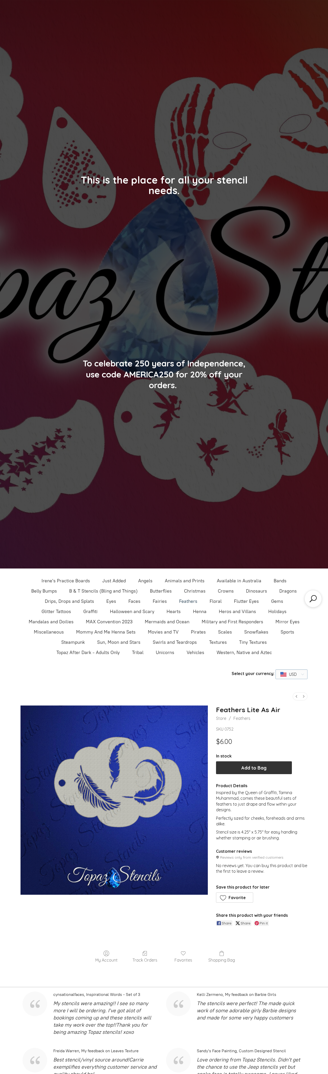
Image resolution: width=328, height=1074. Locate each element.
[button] (234, 897)
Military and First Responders (232, 622)
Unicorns (165, 652)
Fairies (160, 601)
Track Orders (144, 960)
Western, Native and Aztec (244, 652)
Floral (216, 601)
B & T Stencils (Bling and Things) (103, 591)
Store (221, 718)
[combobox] (291, 674)
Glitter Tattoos (56, 611)
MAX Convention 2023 (109, 622)
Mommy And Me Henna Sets (106, 632)
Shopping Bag (221, 960)
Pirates (198, 632)
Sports (287, 632)
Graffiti (90, 611)
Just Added (114, 581)
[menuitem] (296, 696)
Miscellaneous (49, 632)
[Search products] (313, 598)
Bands (280, 581)
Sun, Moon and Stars (118, 642)
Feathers (188, 601)
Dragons (288, 591)
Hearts (174, 611)
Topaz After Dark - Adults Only (88, 652)
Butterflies (161, 591)
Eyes (111, 601)
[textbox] (288, 674)
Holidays (277, 611)
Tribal (138, 652)
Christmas (195, 591)
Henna (200, 611)
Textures (218, 642)
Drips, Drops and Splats (69, 601)
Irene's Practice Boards (66, 581)
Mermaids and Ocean (167, 622)
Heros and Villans (237, 611)
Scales (225, 632)
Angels (145, 581)
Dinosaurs (256, 591)
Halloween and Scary (132, 611)
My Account (106, 960)
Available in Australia (239, 581)
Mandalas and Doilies (51, 622)
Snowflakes (256, 632)
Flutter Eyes (246, 601)
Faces (134, 601)
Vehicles (195, 652)
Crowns (226, 591)
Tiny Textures (253, 642)
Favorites (183, 960)
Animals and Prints (184, 581)
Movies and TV (163, 632)
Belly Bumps (44, 591)
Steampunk (73, 642)
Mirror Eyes (287, 622)
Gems (277, 601)
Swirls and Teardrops (175, 642)
